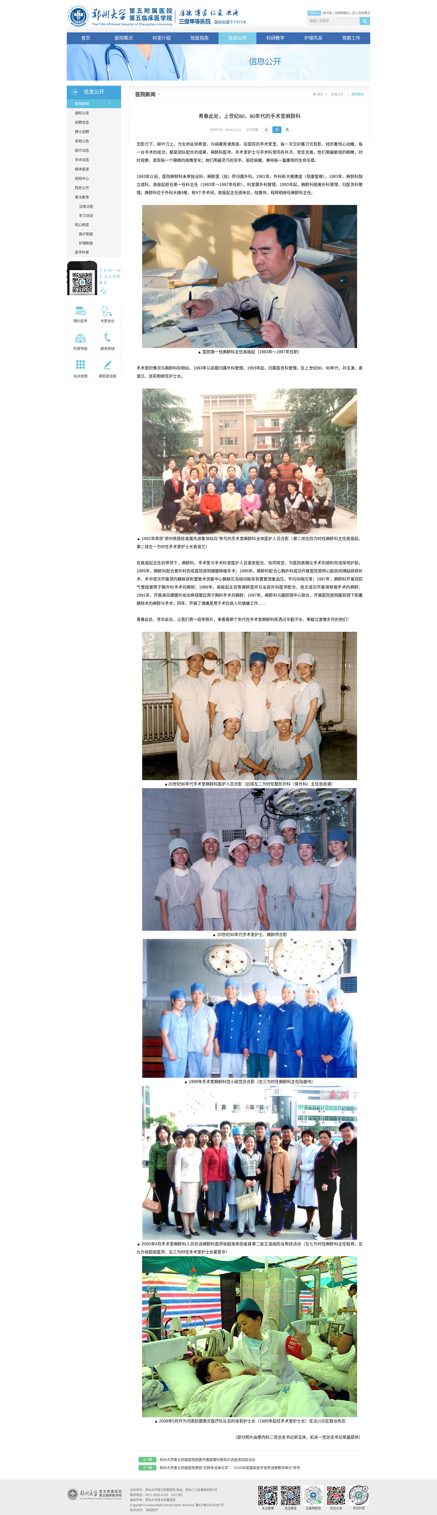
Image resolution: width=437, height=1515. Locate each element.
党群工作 (351, 38)
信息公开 (237, 38)
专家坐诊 (107, 321)
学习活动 (86, 216)
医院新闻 (82, 104)
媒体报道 (82, 169)
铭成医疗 (152, 1510)
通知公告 (82, 113)
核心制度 (82, 225)
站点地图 (80, 376)
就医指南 (199, 38)
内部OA (314, 13)
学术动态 (82, 160)
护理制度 (86, 243)
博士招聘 (82, 132)
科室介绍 (161, 38)
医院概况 (124, 38)
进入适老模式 (361, 13)
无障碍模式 (342, 13)
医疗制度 (86, 234)
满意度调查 (107, 376)
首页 (85, 38)
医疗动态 (82, 150)
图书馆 (327, 13)
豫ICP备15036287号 (209, 1505)
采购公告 (82, 141)
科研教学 (275, 38)
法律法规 (86, 206)
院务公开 (82, 188)
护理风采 (313, 38)
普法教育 (82, 197)
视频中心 (82, 178)
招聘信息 (82, 122)
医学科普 (82, 252)
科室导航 (80, 348)
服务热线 (107, 348)
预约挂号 (80, 321)
